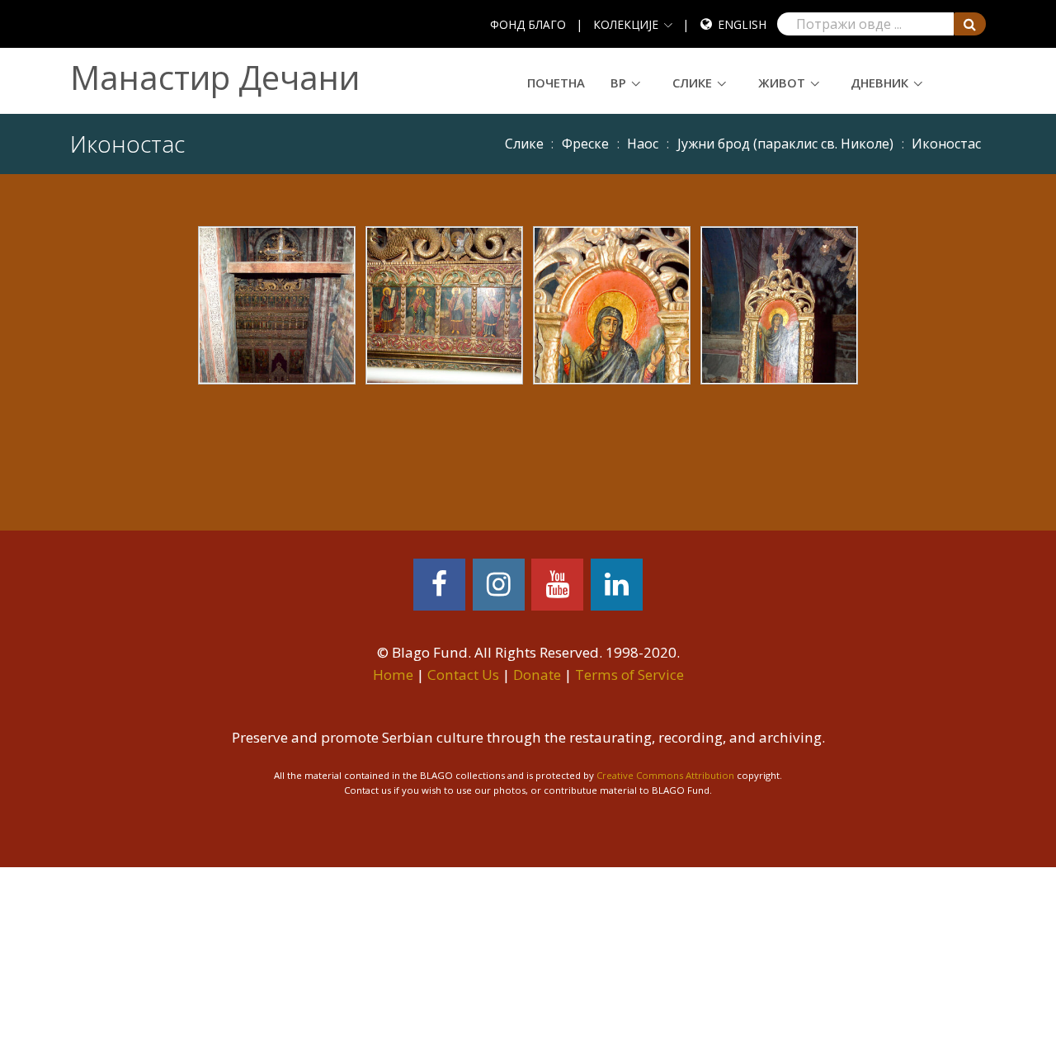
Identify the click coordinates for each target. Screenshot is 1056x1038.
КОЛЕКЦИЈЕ (625, 24)
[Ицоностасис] (277, 304)
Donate (537, 674)
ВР (618, 82)
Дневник (879, 82)
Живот (781, 82)
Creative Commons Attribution (665, 775)
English (742, 24)
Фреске (585, 143)
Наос (642, 143)
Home (393, 674)
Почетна (556, 82)
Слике (692, 82)
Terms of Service (629, 674)
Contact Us (463, 674)
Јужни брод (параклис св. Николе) (785, 143)
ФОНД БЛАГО (528, 24)
